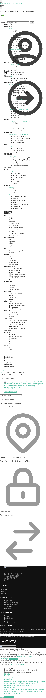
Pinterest (3, 593)
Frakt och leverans (10, 604)
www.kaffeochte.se (6, 633)
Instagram (3, 589)
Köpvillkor (8, 361)
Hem (1, 372)
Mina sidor (8, 27)
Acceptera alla (13, 659)
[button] (2, 122)
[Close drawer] (1, 7)
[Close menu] (1, 1)
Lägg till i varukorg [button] (10, 392)
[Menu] (1, 15)
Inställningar (4, 659)
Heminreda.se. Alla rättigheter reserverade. (20, 637)
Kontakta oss (8, 357)
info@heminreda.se (10, 582)
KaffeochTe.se (32, 629)
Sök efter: (3, 23)
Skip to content (18, 3)
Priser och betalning (11, 603)
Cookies (7, 620)
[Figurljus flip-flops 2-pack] (25, 384)
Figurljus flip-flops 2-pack (13, 388)
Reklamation (8, 608)
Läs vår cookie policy (24, 657)
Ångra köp (8, 363)
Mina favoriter (9, 367)
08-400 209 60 (12, 578)
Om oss (6, 359)
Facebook (3, 591)
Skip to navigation (6, 3)
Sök (31, 23)
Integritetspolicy (9, 622)
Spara (2, 697)
